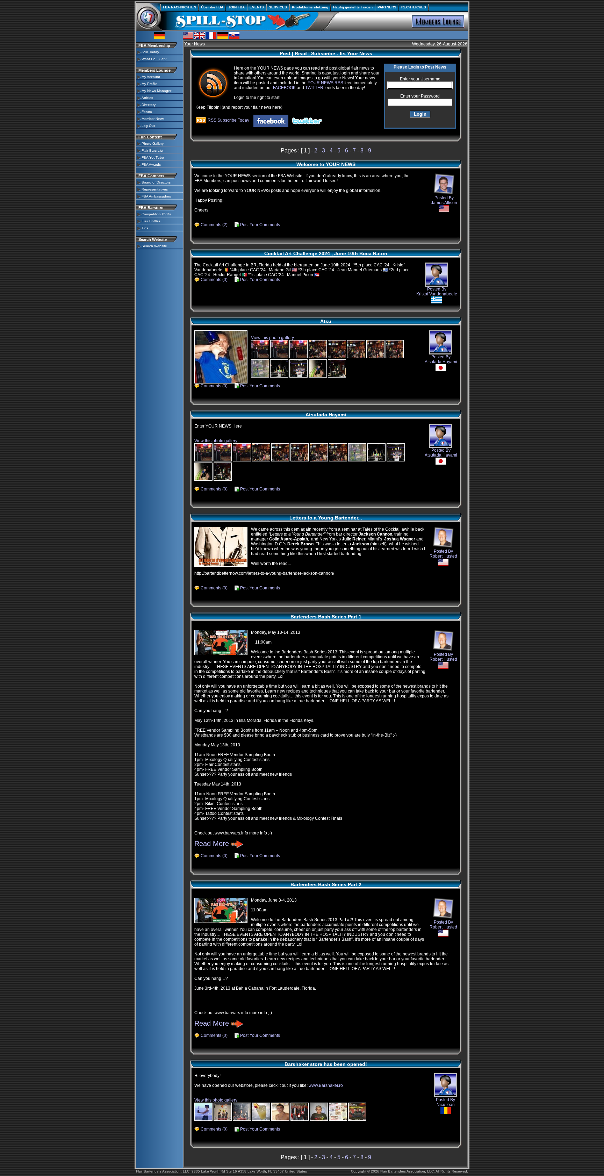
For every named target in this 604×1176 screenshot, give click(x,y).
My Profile (149, 84)
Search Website (154, 246)
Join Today (150, 52)
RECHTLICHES (413, 7)
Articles (147, 98)
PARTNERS (386, 7)
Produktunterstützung (310, 7)
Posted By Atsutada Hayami (441, 359)
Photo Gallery (153, 143)
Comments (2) (214, 224)
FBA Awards (151, 164)
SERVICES (278, 7)
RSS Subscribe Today (228, 120)
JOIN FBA (236, 7)
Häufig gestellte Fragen (353, 7)
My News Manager (156, 91)
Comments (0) (214, 279)
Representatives (155, 189)
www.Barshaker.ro (326, 1085)
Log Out (148, 126)
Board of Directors (156, 182)
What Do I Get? (154, 59)
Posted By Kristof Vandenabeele (436, 291)
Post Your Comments (260, 224)
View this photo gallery (272, 337)
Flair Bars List (152, 150)
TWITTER (314, 87)
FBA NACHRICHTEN (179, 7)
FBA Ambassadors (156, 196)
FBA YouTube (153, 157)
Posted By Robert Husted (443, 554)
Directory (149, 105)
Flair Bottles (151, 221)
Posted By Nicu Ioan (445, 1102)
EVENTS (256, 7)
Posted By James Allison (444, 200)
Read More (212, 843)
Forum (147, 112)
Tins (145, 228)
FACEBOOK (284, 87)
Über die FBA (212, 7)
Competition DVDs (156, 214)
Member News (153, 119)
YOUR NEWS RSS (325, 82)
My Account (151, 77)
